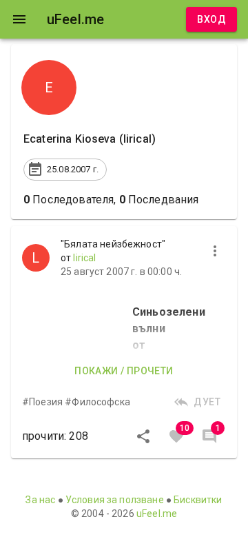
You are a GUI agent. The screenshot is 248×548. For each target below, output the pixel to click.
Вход (211, 19)
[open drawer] (19, 19)
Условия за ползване (114, 499)
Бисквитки (198, 499)
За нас (40, 499)
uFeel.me (156, 513)
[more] (214, 250)
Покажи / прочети (123, 370)
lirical (84, 257)
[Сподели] (143, 436)
